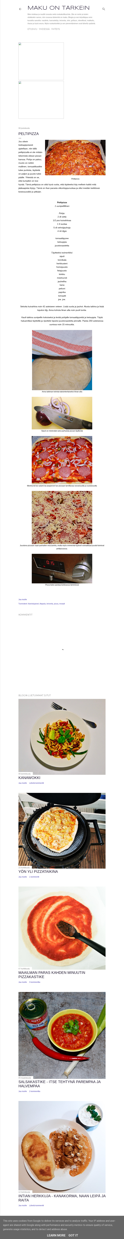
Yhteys (55, 29)
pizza (56, 604)
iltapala (43, 604)
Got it (73, 1235)
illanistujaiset (33, 604)
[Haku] (104, 8)
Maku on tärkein (59, 8)
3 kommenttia (34, 982)
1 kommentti (34, 877)
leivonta (50, 604)
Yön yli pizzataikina (38, 871)
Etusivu (32, 29)
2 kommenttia (34, 1091)
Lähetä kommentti (36, 783)
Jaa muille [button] (22, 599)
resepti (62, 604)
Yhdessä (44, 29)
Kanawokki (29, 778)
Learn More (56, 1235)
